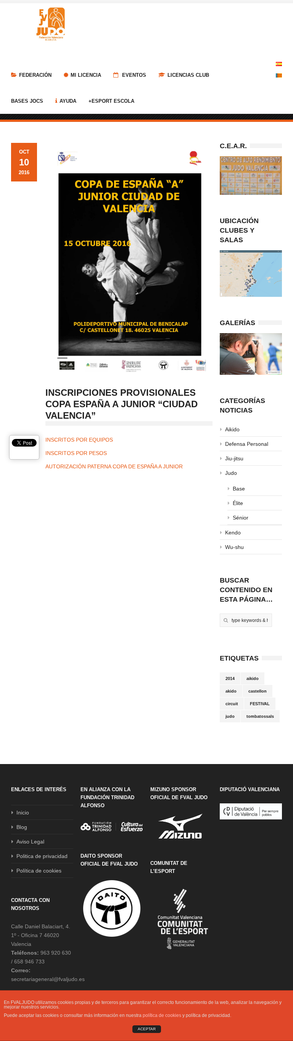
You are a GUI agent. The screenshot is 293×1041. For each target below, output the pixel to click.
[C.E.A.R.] (251, 175)
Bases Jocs (27, 101)
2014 (230, 678)
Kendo (233, 532)
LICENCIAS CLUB (188, 75)
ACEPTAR (147, 1029)
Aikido (232, 429)
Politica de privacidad (42, 856)
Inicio (22, 812)
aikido (252, 678)
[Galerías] (251, 354)
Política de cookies (38, 871)
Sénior (240, 518)
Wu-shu (234, 547)
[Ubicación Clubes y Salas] (251, 273)
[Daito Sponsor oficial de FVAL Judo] (111, 908)
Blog (21, 827)
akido (231, 691)
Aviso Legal (30, 842)
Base (239, 489)
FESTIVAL (260, 703)
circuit (231, 703)
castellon (257, 691)
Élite (238, 503)
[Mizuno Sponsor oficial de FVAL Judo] (181, 826)
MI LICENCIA (86, 75)
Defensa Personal (246, 444)
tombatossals (260, 716)
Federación (35, 75)
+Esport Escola (111, 101)
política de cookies (162, 1015)
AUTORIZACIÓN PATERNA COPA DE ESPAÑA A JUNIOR (114, 466)
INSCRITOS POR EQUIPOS (79, 440)
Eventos (133, 75)
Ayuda (68, 101)
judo (230, 716)
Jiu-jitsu (234, 458)
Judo (231, 473)
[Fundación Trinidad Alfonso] (111, 826)
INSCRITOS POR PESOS (76, 453)
